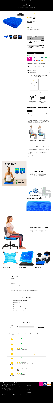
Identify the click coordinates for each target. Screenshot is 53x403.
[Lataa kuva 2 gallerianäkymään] (10, 37)
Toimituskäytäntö (29, 385)
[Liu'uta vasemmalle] (3, 37)
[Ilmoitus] (51, 0)
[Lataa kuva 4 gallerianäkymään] (20, 37)
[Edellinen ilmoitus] (2, 0)
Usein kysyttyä (28, 384)
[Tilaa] (15, 397)
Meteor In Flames (27, 401)
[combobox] (31, 105)
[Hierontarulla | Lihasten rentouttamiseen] (42, 98)
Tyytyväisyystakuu (35, 110)
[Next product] (51, 101)
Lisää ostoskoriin (36, 53)
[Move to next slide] (49, 84)
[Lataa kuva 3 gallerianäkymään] (15, 37)
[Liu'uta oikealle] (23, 37)
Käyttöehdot (28, 388)
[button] (3, 4)
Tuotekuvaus (30, 110)
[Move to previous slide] (28, 84)
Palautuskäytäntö (29, 386)
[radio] (35, 38)
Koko (27, 32)
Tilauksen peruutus (29, 392)
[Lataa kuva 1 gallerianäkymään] (6, 37)
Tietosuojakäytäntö (29, 389)
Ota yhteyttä (28, 391)
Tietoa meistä (28, 382)
